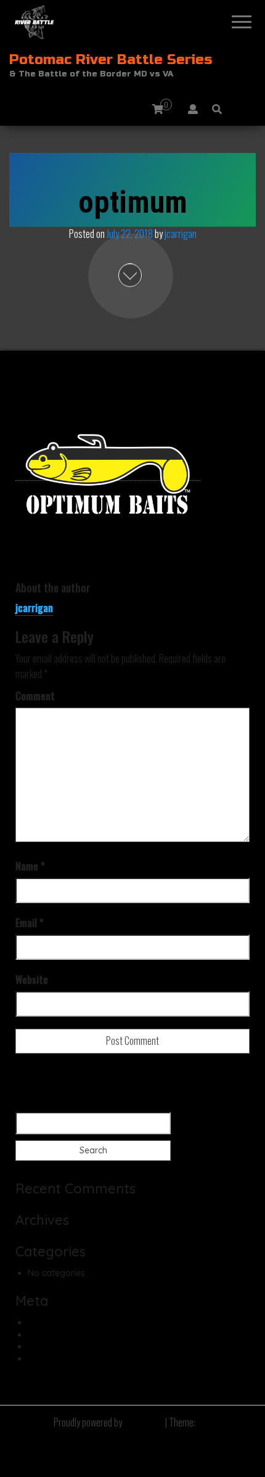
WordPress (143, 1422)
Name (30, 866)
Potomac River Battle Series (110, 60)
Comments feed (60, 1346)
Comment (35, 696)
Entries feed (52, 1334)
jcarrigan (181, 233)
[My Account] (193, 108)
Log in (40, 1322)
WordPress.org (58, 1358)
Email (29, 922)
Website (31, 979)
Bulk (204, 1422)
